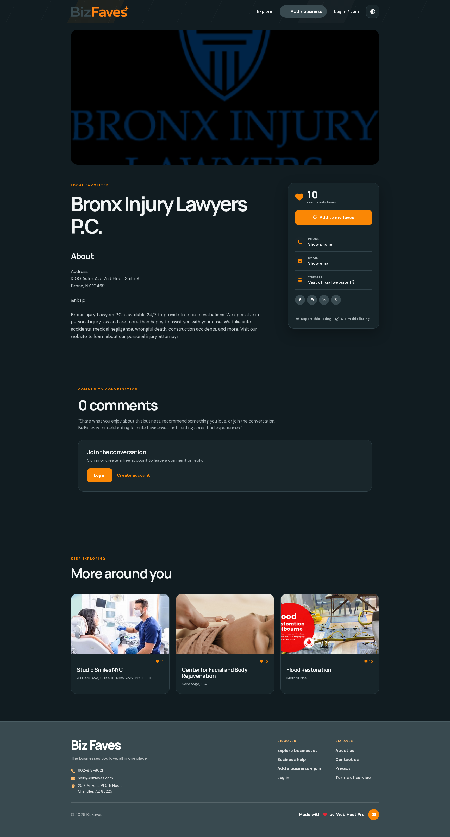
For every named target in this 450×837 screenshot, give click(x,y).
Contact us (347, 759)
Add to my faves (336, 217)
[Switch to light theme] (372, 11)
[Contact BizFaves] (373, 814)
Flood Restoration (308, 669)
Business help (291, 759)
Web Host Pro (350, 814)
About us (344, 750)
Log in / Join (346, 11)
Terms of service (353, 777)
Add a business (306, 11)
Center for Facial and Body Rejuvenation (214, 672)
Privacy (343, 768)
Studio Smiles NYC (100, 669)
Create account (133, 475)
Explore (264, 11)
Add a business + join (299, 768)
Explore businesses (297, 750)
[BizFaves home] (100, 11)
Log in (100, 475)
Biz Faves (96, 745)
